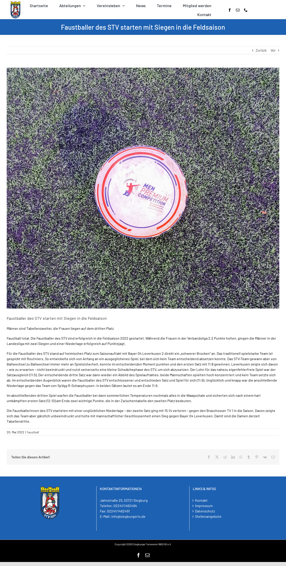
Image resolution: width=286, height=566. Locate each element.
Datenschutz (205, 511)
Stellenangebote (208, 516)
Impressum (204, 505)
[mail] (238, 10)
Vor (273, 50)
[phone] (246, 10)
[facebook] (229, 10)
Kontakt (201, 500)
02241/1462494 (125, 505)
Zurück (261, 50)
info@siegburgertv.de (128, 516)
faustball (33, 432)
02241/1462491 (118, 511)
